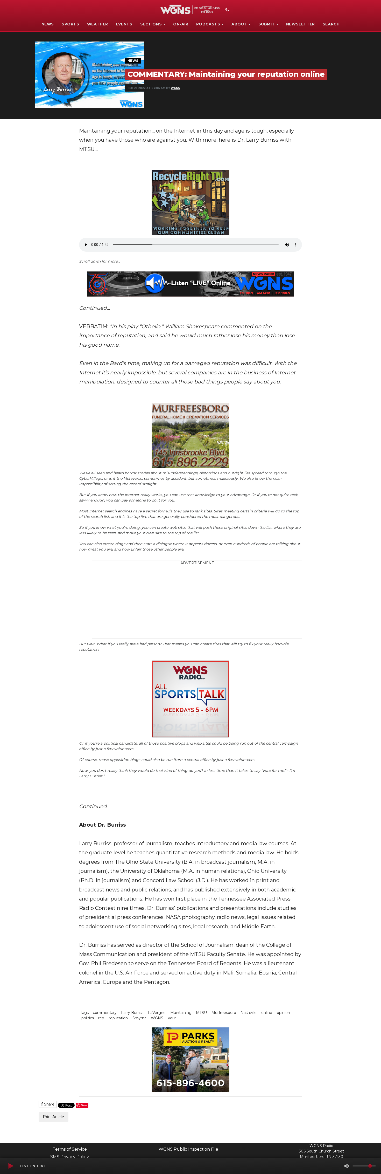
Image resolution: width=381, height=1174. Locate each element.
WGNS (175, 88)
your (172, 1018)
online (266, 1012)
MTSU (201, 1012)
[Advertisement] (228, 602)
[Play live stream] (10, 1166)
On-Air (180, 24)
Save (84, 1105)
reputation (118, 1018)
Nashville (249, 1012)
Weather (97, 24)
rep (101, 1018)
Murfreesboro (223, 1012)
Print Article (53, 1117)
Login (244, 1147)
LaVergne (157, 1012)
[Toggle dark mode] (226, 10)
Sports (70, 24)
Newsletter (300, 24)
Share (48, 1104)
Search (331, 24)
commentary (105, 1012)
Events (124, 24)
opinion (283, 1012)
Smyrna (139, 1018)
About (239, 24)
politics (87, 1018)
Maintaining (181, 1012)
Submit (266, 24)
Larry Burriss (132, 1012)
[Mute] (346, 1166)
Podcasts (208, 24)
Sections (151, 24)
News (47, 24)
